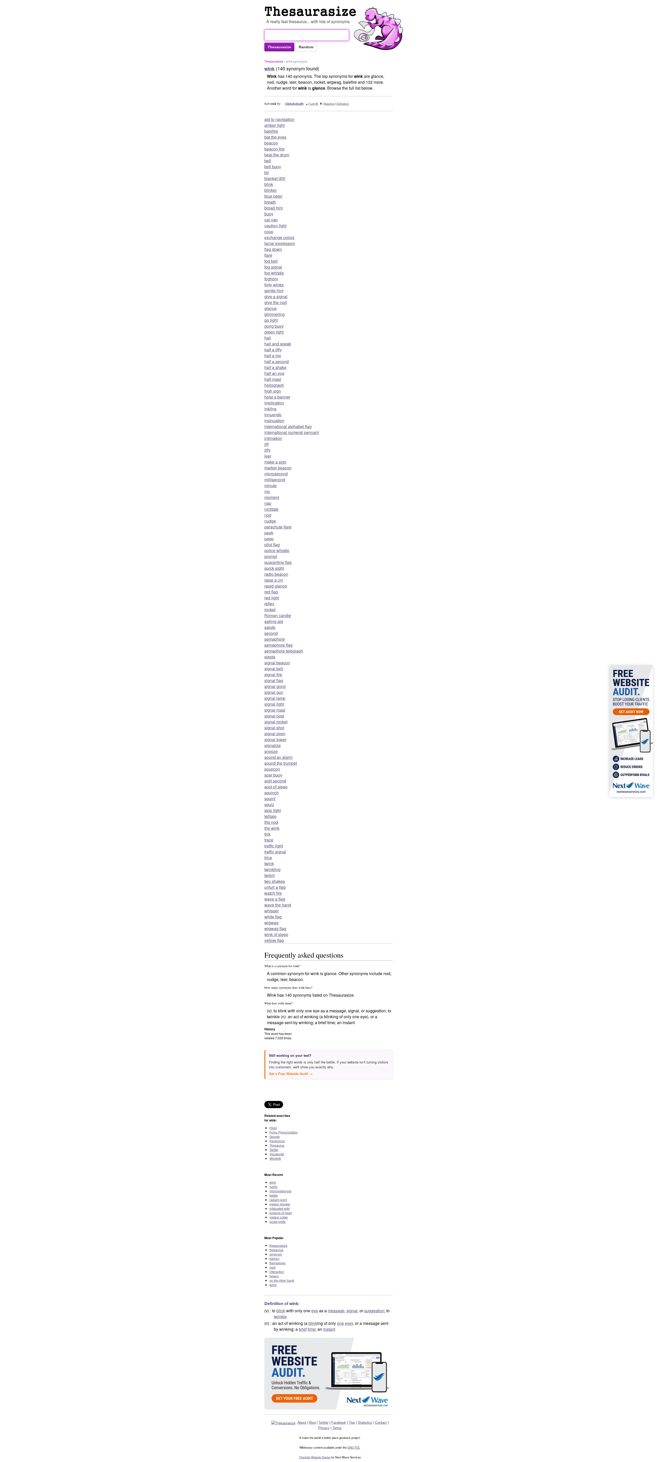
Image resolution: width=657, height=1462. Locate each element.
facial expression (279, 243)
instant (329, 1329)
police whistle (276, 550)
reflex (269, 604)
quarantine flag (278, 562)
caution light (275, 226)
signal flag (273, 680)
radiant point (278, 1199)
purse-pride (277, 1221)
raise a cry (273, 580)
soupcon (272, 769)
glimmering (274, 314)
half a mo (272, 356)
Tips (352, 1422)
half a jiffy (273, 350)
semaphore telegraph (283, 651)
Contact (381, 1422)
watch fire (273, 893)
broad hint (273, 208)
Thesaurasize (273, 61)
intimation (273, 438)
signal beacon (277, 663)
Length (314, 103)
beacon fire (274, 149)
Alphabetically (294, 103)
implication (274, 403)
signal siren (274, 734)
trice (268, 858)
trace (268, 840)
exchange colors (279, 237)
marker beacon (278, 468)
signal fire (273, 674)
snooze (271, 751)
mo (267, 491)
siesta (269, 657)
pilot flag (272, 545)
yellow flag (274, 940)
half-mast (272, 379)
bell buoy (272, 166)
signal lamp (274, 698)
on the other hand (281, 1280)
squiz (269, 804)
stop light (272, 810)
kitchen (274, 1258)
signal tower (275, 739)
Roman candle (277, 615)
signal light (274, 704)
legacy (274, 1276)
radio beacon (276, 574)
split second (275, 781)
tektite (273, 1195)
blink (268, 184)
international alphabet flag (288, 426)
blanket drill (274, 178)
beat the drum (276, 155)
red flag (271, 592)
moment (271, 497)
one (340, 1323)
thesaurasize (278, 1245)
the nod (271, 822)
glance (270, 308)
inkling (270, 409)
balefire (271, 131)
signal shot (274, 728)
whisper (271, 911)
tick (267, 834)
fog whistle (274, 273)
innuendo (273, 415)
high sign (272, 391)
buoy (268, 214)
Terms (337, 1427)
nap (267, 503)
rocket (269, 609)
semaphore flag (278, 645)
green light (274, 332)
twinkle (280, 1316)
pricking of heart (280, 1213)
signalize (272, 745)
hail (267, 338)
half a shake (275, 367)
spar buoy (273, 775)
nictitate (271, 509)
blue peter (273, 196)
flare (268, 255)
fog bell (271, 261)
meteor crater (278, 1217)
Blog (312, 1422)
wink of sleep (276, 934)
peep (269, 539)
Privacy (324, 1427)
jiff (266, 444)
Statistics (365, 1422)
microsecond (276, 474)
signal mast (274, 710)
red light (271, 598)
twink (269, 863)
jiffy (267, 450)
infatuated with (279, 1208)
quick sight (274, 568)
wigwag (271, 923)
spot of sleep (275, 787)
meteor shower (279, 1204)
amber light (274, 125)
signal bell (273, 669)
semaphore (274, 639)
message (336, 1311)
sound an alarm (278, 757)
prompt (270, 556)
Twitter (273, 1149)
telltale (270, 816)
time (311, 1329)
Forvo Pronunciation (283, 1132)
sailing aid (273, 621)
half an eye (274, 373)
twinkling (272, 869)
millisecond (274, 480)
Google (274, 1136)
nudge (270, 521)
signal (352, 1311)
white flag (273, 917)
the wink (271, 828)
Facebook (338, 1422)
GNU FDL (353, 1447)
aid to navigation (279, 119)
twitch (269, 875)
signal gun (273, 692)
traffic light (273, 846)
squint (269, 798)
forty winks (274, 285)
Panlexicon (277, 1141)
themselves (277, 1263)
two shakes (274, 881)
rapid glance (275, 586)
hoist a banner (277, 397)
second (271, 633)
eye (314, 1311)
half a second (276, 361)
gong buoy (274, 326)
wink (272, 1182)
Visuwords (276, 1154)
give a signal (275, 296)
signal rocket (275, 722)
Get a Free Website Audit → (291, 1073)
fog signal (273, 267)
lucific (273, 1186)
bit (266, 172)
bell (267, 161)
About (301, 1422)
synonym (275, 1254)
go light (271, 320)
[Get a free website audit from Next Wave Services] (328, 1373)
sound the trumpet (280, 763)
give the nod (275, 302)
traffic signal (275, 852)
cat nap (271, 220)
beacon (271, 143)
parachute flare (278, 527)
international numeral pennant (291, 432)
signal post (274, 716)
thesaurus (276, 1250)
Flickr (273, 1128)
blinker (270, 190)
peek (268, 533)
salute (269, 627)
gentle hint (273, 291)
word (272, 1284)
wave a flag (274, 899)
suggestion (374, 1311)
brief (303, 1329)
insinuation (274, 420)
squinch (271, 793)
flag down (273, 249)
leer (267, 456)
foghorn (271, 279)
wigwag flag (275, 928)
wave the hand (277, 905)
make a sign (275, 462)
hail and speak (277, 344)
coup (268, 231)
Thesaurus (276, 1145)
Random (329, 103)
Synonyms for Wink (311, 11)
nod (267, 515)
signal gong (275, 686)
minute (270, 485)
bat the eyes (275, 137)
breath (270, 202)
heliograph (274, 385)
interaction (276, 1271)
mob (272, 1267)
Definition (342, 103)
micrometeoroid (280, 1191)
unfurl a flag (275, 887)
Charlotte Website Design (315, 1457)
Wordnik (275, 1158)
